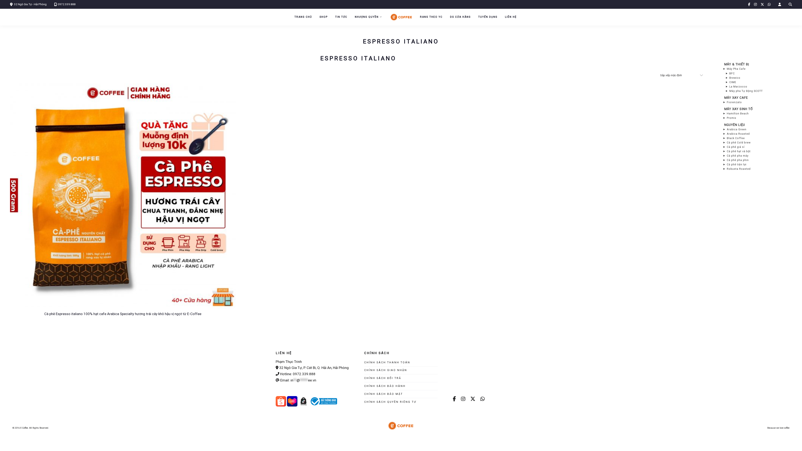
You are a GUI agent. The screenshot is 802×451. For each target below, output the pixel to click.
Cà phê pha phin (738, 160)
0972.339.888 (67, 4)
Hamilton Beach (738, 113)
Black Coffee (736, 138)
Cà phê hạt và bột (739, 151)
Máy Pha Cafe (736, 68)
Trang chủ (303, 16)
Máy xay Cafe (736, 98)
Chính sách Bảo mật (383, 393)
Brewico (734, 77)
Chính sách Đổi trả (382, 378)
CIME (732, 82)
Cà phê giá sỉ (736, 146)
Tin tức (341, 16)
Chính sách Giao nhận (385, 370)
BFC (732, 73)
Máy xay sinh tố (738, 109)
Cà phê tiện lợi (736, 164)
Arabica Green (736, 129)
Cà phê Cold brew (739, 142)
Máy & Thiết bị (736, 64)
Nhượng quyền (367, 16)
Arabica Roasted (738, 133)
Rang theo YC (431, 16)
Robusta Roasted (739, 168)
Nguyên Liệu (734, 125)
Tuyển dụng (487, 16)
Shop (324, 16)
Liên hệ (511, 16)
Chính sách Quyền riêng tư (390, 401)
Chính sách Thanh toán (387, 362)
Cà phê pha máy (738, 155)
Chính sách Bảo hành (385, 386)
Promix (731, 117)
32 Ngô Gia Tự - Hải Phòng (30, 4)
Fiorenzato (734, 102)
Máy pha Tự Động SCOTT (746, 90)
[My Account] (779, 4)
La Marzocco (738, 86)
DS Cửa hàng (460, 16)
